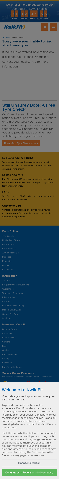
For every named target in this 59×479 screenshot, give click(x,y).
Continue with (28, 472)
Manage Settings (28, 462)
